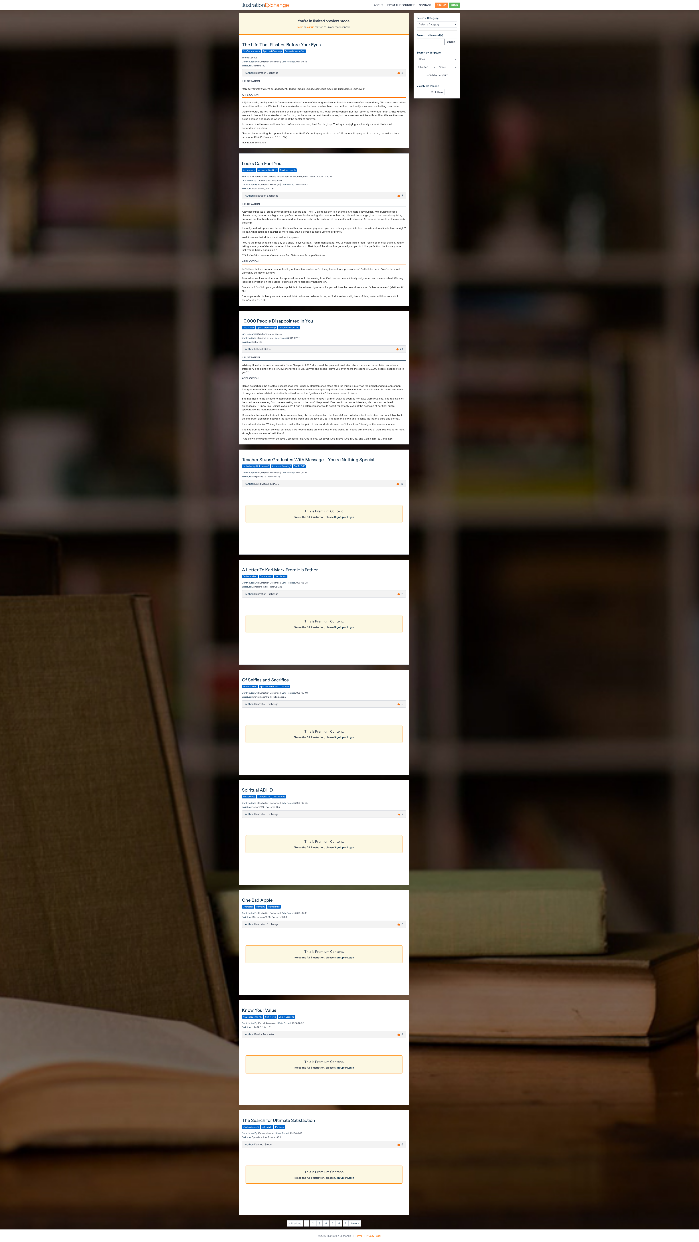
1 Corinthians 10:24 (261, 696)
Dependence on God (295, 51)
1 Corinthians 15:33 (261, 917)
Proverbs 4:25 (273, 807)
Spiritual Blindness (269, 686)
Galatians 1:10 (258, 65)
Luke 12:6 (256, 1027)
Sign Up (441, 5)
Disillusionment (251, 1127)
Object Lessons (286, 1016)
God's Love (248, 327)
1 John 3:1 (266, 1027)
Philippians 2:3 (259, 476)
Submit (451, 41)
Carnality (260, 906)
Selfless (285, 686)
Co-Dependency (251, 51)
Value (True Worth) (252, 1016)
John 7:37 (269, 188)
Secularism (280, 576)
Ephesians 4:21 (259, 586)
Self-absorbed (250, 576)
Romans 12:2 (258, 807)
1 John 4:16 (257, 342)
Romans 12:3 (274, 476)
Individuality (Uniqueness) (256, 466)
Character (248, 906)
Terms (358, 1235)
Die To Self (299, 466)
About (378, 5)
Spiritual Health (288, 170)
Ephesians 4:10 (259, 1137)
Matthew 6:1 (258, 188)
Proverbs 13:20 (279, 917)
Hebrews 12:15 (275, 586)
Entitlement (266, 576)
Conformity (264, 796)
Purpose (279, 1127)
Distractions (279, 796)
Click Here (437, 92)
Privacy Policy (373, 1235)
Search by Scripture (437, 75)
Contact (425, 5)
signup (310, 27)
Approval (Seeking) (272, 51)
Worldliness (249, 796)
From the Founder (400, 5)
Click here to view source (269, 180)
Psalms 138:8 (274, 1137)
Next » (355, 1223)
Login (454, 5)
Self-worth (270, 1016)
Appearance (249, 170)
